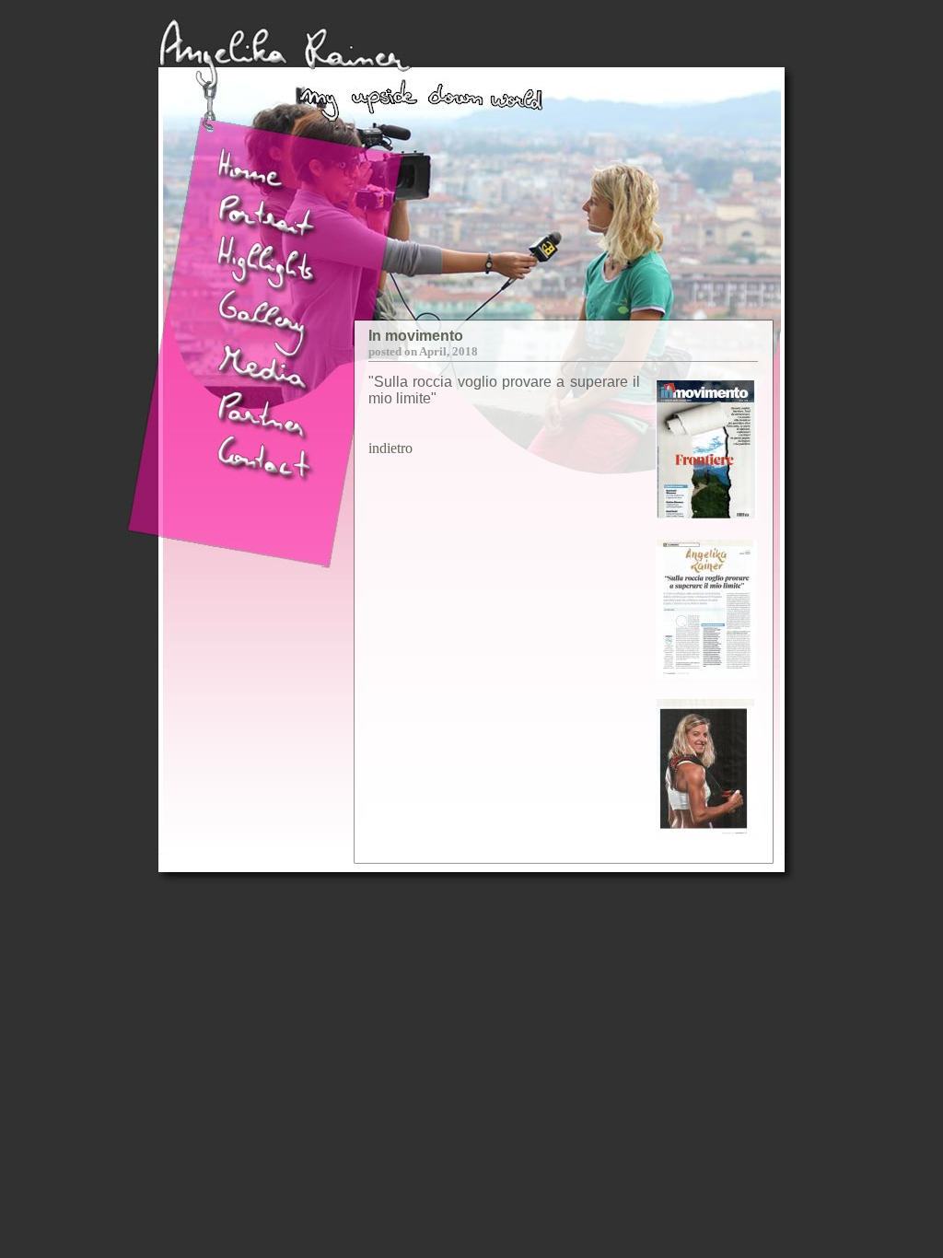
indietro (390, 448)
